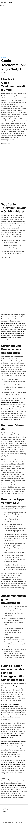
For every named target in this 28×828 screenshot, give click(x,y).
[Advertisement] (14, 30)
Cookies (5, 808)
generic (3, 57)
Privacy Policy (7, 809)
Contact (5, 811)
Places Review (6, 2)
